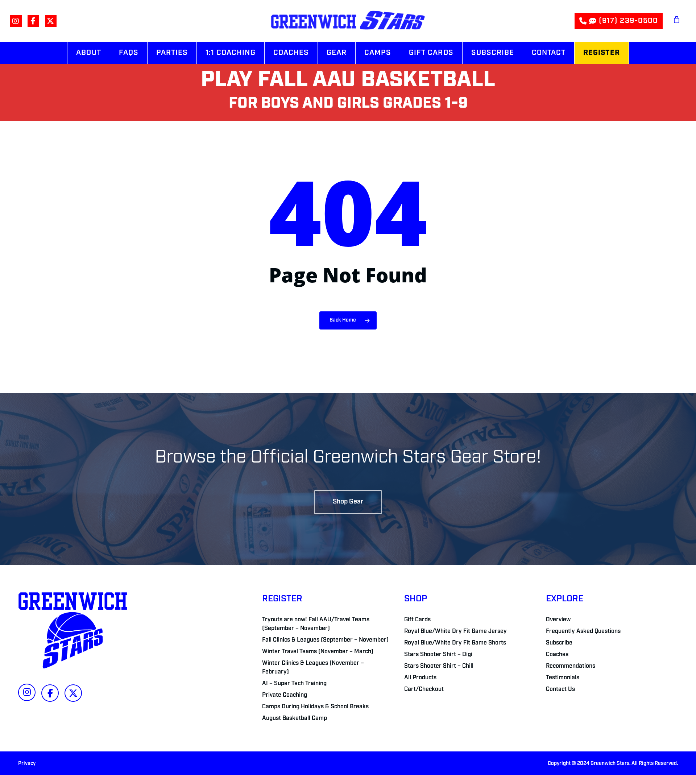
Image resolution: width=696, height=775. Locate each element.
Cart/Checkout (424, 689)
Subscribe (559, 643)
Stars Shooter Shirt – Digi (438, 655)
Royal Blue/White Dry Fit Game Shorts (455, 643)
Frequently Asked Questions (583, 631)
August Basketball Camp (294, 718)
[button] (348, 502)
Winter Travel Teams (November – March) (317, 652)
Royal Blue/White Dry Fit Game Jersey (455, 631)
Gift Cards (417, 620)
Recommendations (570, 666)
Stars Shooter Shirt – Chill (438, 666)
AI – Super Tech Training (294, 684)
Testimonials (562, 678)
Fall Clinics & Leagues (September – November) (325, 640)
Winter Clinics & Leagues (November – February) (313, 667)
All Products (420, 678)
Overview (558, 620)
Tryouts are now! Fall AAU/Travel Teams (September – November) (315, 624)
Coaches (557, 655)
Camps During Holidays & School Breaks (315, 707)
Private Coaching (284, 695)
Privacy (27, 763)
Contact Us (560, 689)
